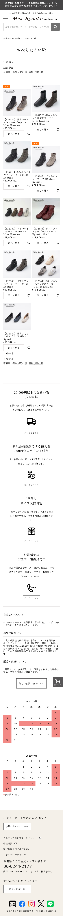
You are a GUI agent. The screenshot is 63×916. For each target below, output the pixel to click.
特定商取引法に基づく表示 (16, 848)
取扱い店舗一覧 (17, 889)
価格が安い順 (19, 72)
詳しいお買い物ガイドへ (31, 683)
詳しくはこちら (31, 432)
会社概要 (7, 843)
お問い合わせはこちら (17, 826)
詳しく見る (14, 133)
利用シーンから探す (12, 38)
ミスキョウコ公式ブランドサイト (20, 837)
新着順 (7, 72)
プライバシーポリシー (14, 854)
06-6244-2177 (17, 866)
